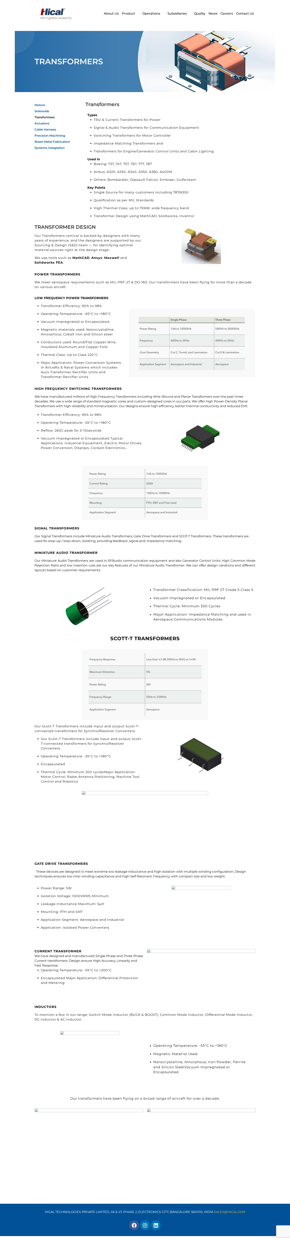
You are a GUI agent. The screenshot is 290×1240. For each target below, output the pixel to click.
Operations (151, 13)
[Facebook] (134, 1225)
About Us (111, 13)
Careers (227, 13)
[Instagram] (145, 1225)
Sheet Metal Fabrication (52, 142)
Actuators (42, 123)
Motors (40, 105)
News (213, 13)
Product (128, 13)
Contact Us (245, 13)
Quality (199, 13)
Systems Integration (50, 148)
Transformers (45, 117)
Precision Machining (50, 135)
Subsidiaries (177, 13)
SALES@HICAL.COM (229, 1212)
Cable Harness (45, 129)
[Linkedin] (156, 1225)
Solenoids (42, 111)
